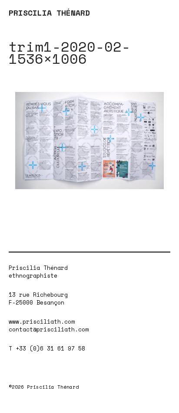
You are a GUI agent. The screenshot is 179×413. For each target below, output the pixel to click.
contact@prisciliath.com (49, 329)
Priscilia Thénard (38, 267)
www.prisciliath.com (42, 321)
